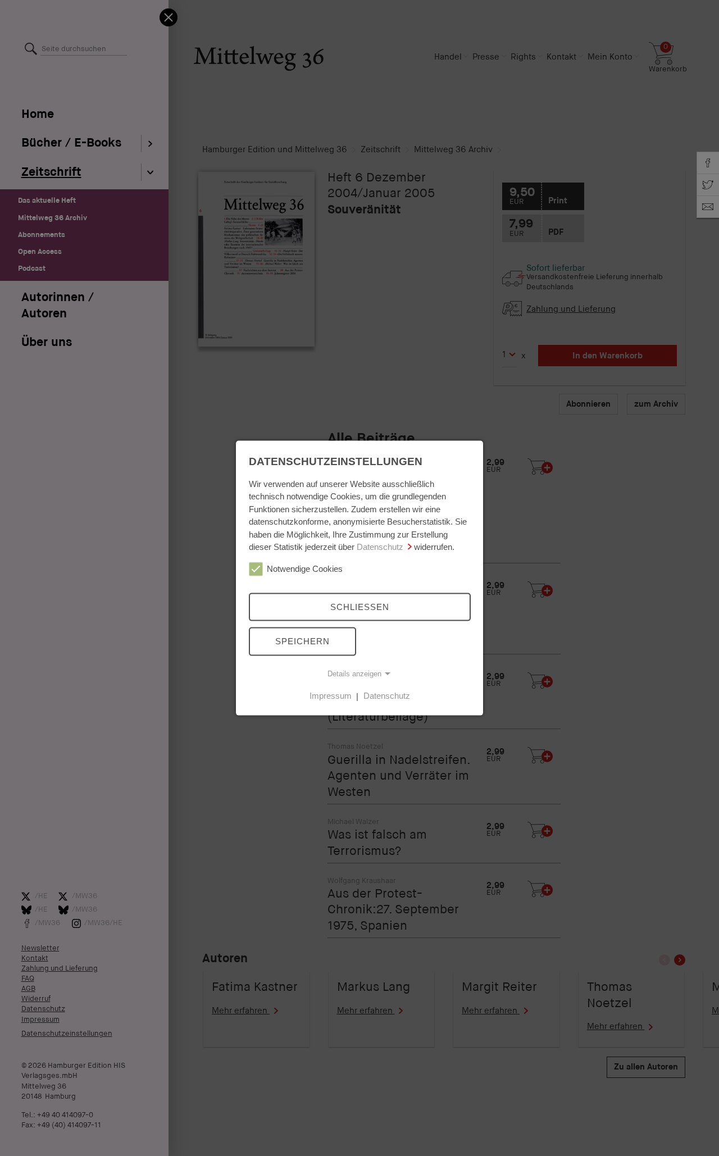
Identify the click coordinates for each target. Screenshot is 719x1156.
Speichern (302, 641)
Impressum (331, 695)
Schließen (359, 606)
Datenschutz (380, 547)
